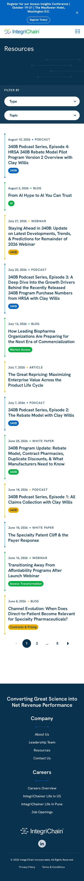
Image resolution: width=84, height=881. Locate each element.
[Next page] (67, 643)
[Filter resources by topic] (42, 115)
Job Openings (42, 812)
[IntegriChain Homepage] (22, 31)
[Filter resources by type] (42, 101)
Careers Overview (42, 788)
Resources (42, 750)
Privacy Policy (27, 867)
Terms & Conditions (53, 867)
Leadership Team (42, 742)
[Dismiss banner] (77, 12)
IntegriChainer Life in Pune (42, 804)
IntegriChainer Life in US (42, 796)
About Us (42, 734)
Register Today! (38, 19)
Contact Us (42, 758)
